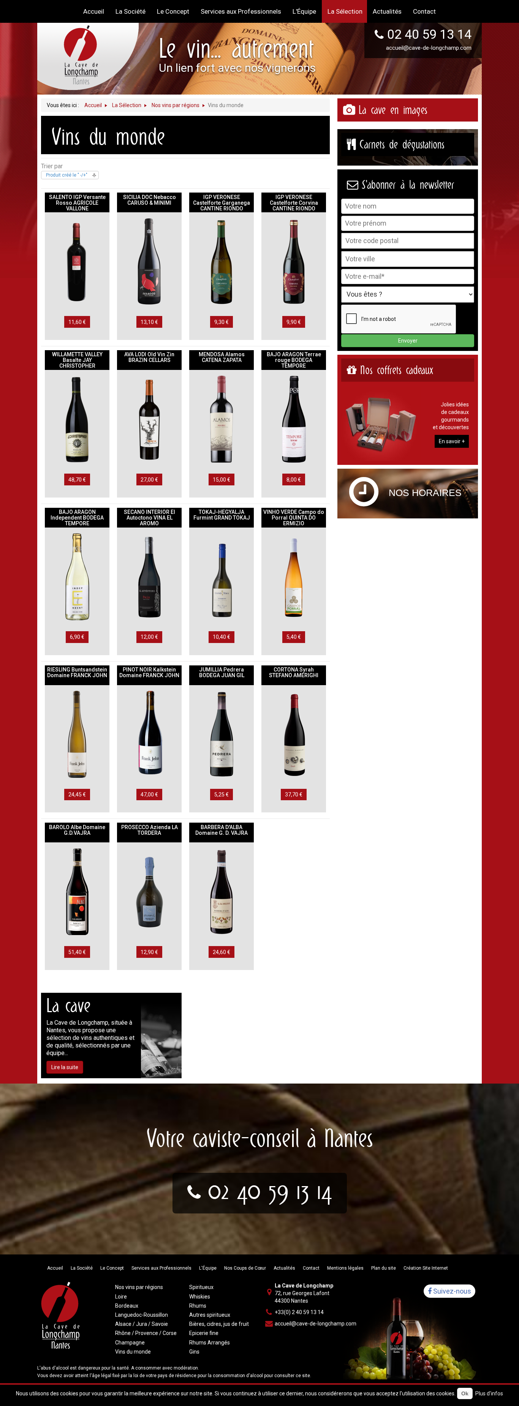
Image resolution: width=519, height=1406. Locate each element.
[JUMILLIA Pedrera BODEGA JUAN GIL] (221, 734)
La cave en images (393, 110)
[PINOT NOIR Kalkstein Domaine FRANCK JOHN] (149, 734)
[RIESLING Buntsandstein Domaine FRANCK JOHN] (77, 734)
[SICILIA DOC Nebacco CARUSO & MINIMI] (149, 261)
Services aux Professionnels (161, 1268)
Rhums (197, 1306)
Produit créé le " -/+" (66, 175)
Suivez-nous (451, 1291)
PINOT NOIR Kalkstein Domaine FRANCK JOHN (149, 672)
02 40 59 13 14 (429, 34)
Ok (464, 1393)
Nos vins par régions (139, 1287)
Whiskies (199, 1297)
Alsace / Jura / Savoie (141, 1324)
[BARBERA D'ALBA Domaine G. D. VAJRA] (221, 891)
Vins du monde (133, 1352)
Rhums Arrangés (209, 1343)
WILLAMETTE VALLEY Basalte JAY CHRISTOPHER (77, 360)
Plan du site (383, 1268)
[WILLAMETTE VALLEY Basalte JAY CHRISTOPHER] (77, 419)
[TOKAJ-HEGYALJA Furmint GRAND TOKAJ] (221, 576)
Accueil (55, 1268)
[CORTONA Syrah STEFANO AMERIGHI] (293, 734)
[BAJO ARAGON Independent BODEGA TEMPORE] (77, 576)
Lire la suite (64, 1067)
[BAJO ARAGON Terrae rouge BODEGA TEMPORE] (293, 419)
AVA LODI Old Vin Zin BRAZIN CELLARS (149, 357)
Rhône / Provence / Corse (146, 1333)
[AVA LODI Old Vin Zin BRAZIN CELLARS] (149, 419)
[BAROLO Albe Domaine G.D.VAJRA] (77, 891)
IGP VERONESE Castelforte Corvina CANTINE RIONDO (294, 203)
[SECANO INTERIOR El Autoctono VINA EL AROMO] (149, 576)
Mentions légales (345, 1268)
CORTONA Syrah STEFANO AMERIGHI (293, 672)
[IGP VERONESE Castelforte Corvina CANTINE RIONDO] (293, 261)
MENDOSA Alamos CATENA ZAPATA (222, 357)
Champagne (130, 1343)
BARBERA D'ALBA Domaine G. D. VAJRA (221, 830)
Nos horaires (425, 492)
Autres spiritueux (209, 1315)
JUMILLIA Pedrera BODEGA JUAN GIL (221, 672)
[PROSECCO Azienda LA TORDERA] (149, 891)
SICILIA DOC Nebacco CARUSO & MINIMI (149, 200)
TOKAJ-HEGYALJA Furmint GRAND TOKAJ (221, 515)
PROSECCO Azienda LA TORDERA (149, 830)
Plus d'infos (489, 1393)
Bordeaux (126, 1306)
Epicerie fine (203, 1333)
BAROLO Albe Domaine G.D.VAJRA (77, 830)
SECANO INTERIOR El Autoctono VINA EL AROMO (149, 517)
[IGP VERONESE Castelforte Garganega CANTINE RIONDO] (221, 261)
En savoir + (452, 441)
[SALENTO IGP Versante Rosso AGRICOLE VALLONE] (77, 261)
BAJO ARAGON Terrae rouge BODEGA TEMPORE (294, 360)
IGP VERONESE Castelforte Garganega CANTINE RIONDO (221, 203)
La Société (82, 1268)
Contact (311, 1268)
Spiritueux (201, 1287)
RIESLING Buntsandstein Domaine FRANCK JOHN (77, 672)
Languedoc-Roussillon (141, 1315)
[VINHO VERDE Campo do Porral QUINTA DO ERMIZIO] (293, 576)
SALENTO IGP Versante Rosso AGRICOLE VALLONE (77, 203)
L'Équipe (208, 1268)
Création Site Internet (425, 1268)
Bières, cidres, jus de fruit (219, 1324)
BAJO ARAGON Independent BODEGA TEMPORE (77, 517)
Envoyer (408, 341)
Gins (194, 1352)
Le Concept (112, 1268)
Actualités (284, 1268)
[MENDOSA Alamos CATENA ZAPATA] (221, 419)
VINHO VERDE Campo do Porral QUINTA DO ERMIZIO (293, 517)
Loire (121, 1297)
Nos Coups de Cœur (245, 1268)
